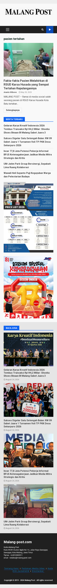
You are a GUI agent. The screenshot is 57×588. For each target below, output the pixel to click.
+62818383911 (16, 555)
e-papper (49, 29)
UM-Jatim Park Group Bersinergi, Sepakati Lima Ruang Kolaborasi (28, 501)
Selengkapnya (13, 110)
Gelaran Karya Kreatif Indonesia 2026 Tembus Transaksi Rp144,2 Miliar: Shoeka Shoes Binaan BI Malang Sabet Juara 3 (27, 129)
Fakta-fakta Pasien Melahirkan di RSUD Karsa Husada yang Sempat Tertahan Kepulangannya (28, 60)
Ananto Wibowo (10, 92)
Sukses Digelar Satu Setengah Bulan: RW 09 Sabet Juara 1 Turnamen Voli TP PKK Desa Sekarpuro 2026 (28, 142)
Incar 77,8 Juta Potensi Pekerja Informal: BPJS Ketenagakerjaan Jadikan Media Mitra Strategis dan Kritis (28, 154)
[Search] (43, 29)
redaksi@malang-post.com (20, 558)
